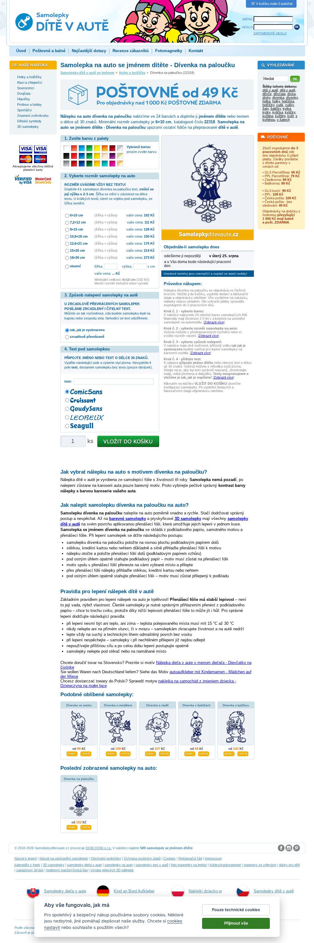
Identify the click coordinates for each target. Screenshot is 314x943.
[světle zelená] (89, 148)
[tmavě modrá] (81, 163)
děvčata (279, 94)
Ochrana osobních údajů (142, 858)
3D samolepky (53, 865)
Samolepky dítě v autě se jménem (87, 72)
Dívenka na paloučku (79, 779)
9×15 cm (76, 229)
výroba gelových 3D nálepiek (112, 870)
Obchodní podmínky (106, 858)
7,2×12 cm (78, 222)
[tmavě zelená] (89, 163)
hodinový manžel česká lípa (67, 870)
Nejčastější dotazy (89, 50)
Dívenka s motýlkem (118, 705)
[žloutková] (97, 163)
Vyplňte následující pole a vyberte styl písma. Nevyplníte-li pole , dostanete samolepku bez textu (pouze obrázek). (108, 362)
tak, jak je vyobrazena (87, 330)
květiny (280, 116)
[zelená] (89, 155)
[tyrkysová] (104, 163)
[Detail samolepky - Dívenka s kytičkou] (229, 753)
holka (266, 101)
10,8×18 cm (79, 236)
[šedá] (66, 163)
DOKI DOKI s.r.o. (99, 848)
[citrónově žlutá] (97, 148)
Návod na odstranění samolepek (64, 858)
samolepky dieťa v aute (84, 865)
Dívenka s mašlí (157, 705)
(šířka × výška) (105, 215)
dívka (291, 94)
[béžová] (104, 155)
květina (267, 116)
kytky (266, 112)
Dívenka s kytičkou (236, 705)
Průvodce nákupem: (183, 283)
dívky (266, 97)
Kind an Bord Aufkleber (134, 891)
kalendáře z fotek (27, 865)
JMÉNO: (248, 19)
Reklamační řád (190, 858)
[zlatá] (120, 155)
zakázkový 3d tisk (30, 870)
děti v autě (287, 90)
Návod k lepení (25, 858)
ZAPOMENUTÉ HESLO (270, 33)
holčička (288, 101)
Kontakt (196, 50)
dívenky (292, 97)
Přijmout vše (236, 923)
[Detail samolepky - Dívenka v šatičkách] (189, 753)
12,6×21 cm (79, 243)
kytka (287, 108)
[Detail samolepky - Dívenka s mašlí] (150, 753)
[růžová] (112, 163)
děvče (267, 94)
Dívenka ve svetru (79, 705)
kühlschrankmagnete (225, 865)
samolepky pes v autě (152, 865)
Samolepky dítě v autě (274, 891)
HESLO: (248, 27)
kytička (277, 112)
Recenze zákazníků (131, 50)
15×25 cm (77, 250)
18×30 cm (77, 257)
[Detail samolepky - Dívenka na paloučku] (72, 826)
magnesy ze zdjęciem (260, 865)
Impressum (213, 858)
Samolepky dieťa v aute (65, 891)
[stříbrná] (120, 148)
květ (290, 116)
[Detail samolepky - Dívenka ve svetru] (72, 753)
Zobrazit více (214, 322)
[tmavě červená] (74, 163)
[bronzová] (120, 163)
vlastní (75, 266)
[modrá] (81, 155)
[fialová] (112, 155)
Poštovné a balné (49, 50)
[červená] (74, 155)
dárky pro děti (289, 865)
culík (279, 105)
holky (276, 101)
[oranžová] (104, 148)
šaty (265, 108)
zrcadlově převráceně (87, 336)
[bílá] (66, 148)
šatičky (275, 108)
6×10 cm (76, 215)
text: (69, 381)
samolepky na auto (119, 865)
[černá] (66, 155)
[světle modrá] (81, 148)
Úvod (21, 50)
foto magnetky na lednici (189, 865)
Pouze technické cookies (236, 909)
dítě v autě (270, 90)
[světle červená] (74, 148)
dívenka (278, 97)
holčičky (268, 105)
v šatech (283, 119)
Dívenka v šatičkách (196, 705)
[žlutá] (97, 155)
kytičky (290, 112)
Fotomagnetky (168, 50)
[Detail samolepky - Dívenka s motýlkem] (111, 753)
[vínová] (112, 148)
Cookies (169, 858)
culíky (289, 105)
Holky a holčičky (132, 72)
